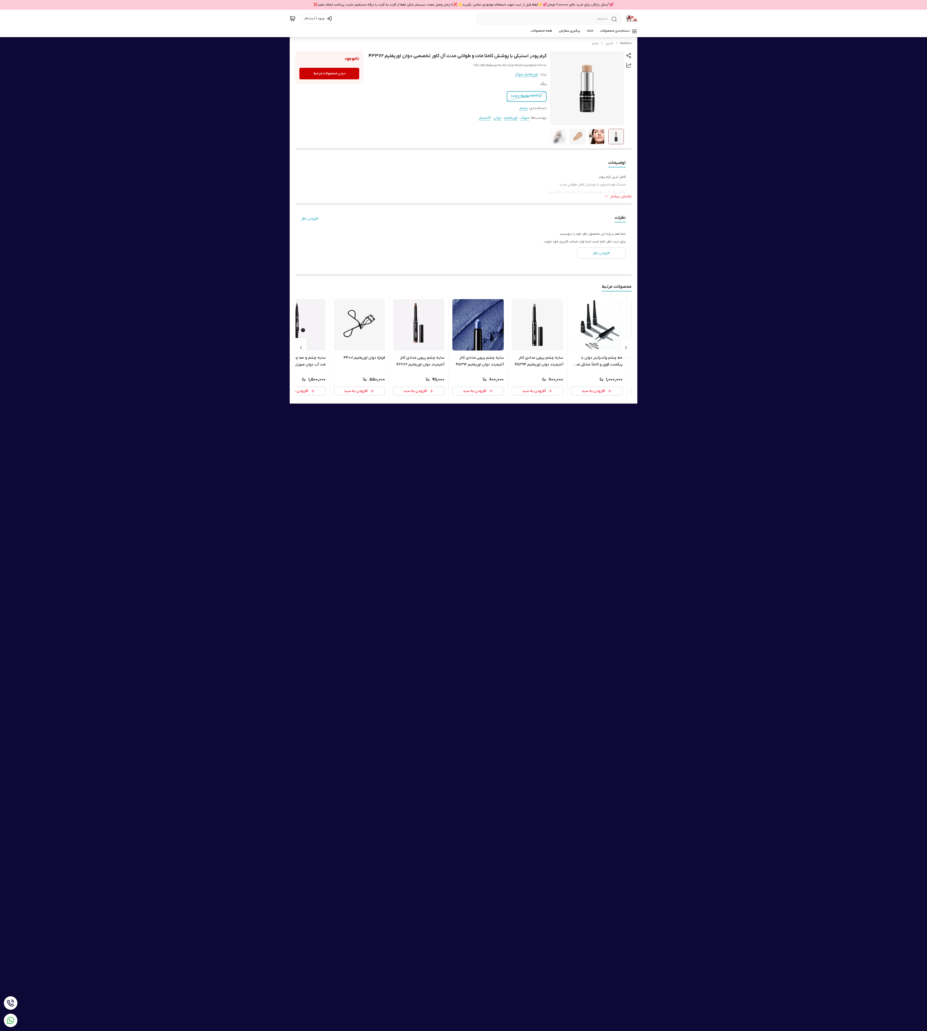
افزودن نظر (309, 218)
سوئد (524, 117)
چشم (595, 43)
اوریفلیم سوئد (526, 74)
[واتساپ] (10, 1020)
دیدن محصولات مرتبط (329, 73)
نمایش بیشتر (621, 196)
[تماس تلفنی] (10, 1003)
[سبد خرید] (292, 18)
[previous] (626, 347)
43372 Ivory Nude (526, 96)
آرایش (609, 43)
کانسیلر (485, 117)
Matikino (626, 43)
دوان (497, 117)
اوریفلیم (511, 117)
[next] (301, 347)
